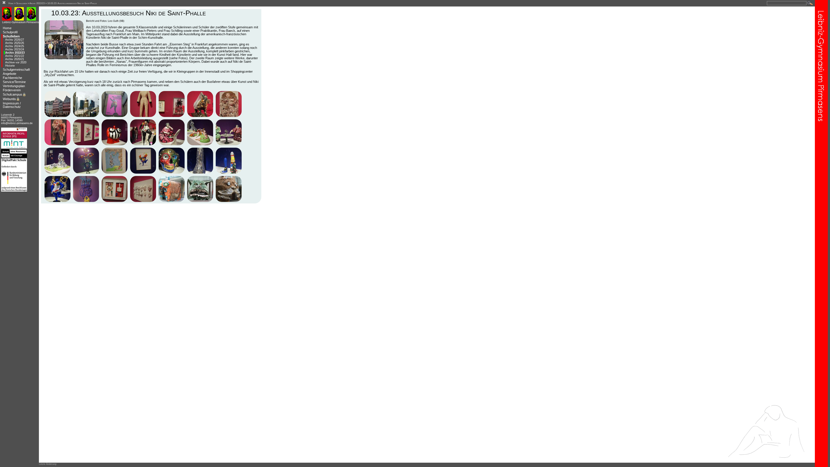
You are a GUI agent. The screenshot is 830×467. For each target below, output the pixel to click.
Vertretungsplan (14, 86)
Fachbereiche (12, 78)
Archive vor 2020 (15, 62)
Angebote (9, 73)
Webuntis (11, 99)
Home (7, 28)
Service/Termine (14, 82)
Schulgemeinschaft (16, 69)
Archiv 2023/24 (14, 49)
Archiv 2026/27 (14, 39)
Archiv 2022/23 (15, 52)
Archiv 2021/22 (14, 56)
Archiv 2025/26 (14, 43)
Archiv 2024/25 (14, 46)
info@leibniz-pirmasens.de (17, 123)
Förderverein (12, 90)
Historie (10, 65)
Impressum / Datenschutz (12, 105)
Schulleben (11, 36)
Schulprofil (10, 32)
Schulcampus (14, 94)
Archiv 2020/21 (14, 59)
